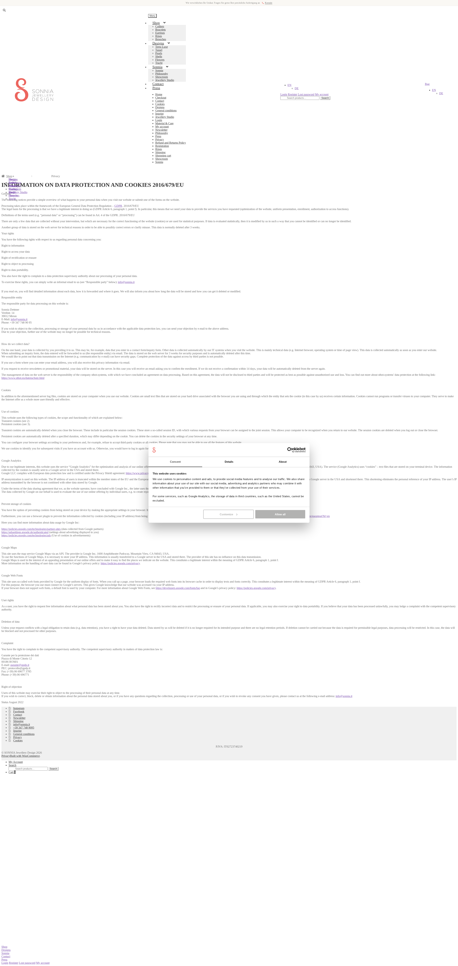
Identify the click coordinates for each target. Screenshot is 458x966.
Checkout (160, 97)
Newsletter (161, 129)
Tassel (158, 50)
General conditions (166, 110)
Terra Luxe (161, 46)
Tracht (12, 198)
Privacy (159, 139)
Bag (427, 84)
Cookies (160, 104)
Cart (12, 772)
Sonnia (157, 67)
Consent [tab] (175, 461)
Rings (158, 36)
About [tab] (283, 461)
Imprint (159, 113)
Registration (162, 145)
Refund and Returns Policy (170, 142)
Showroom (161, 76)
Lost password (306, 94)
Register (292, 94)
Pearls (158, 53)
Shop (156, 23)
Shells (158, 56)
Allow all (280, 514)
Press (156, 88)
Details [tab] (229, 461)
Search (325, 98)
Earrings (160, 32)
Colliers (159, 26)
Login (158, 120)
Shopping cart (163, 155)
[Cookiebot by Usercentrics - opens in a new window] (290, 450)
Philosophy (161, 73)
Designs (158, 43)
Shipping (160, 152)
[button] (289, 85)
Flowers (159, 59)
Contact (159, 100)
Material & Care (164, 123)
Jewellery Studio (164, 116)
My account (162, 126)
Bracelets (160, 29)
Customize (226, 514)
